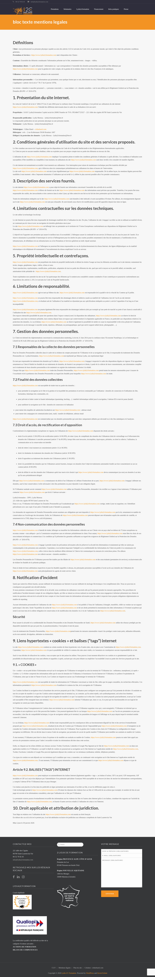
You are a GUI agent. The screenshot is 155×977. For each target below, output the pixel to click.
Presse (126, 9)
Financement (98, 9)
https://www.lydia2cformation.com (43, 55)
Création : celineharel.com (94, 968)
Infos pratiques (113, 9)
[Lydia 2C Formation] (22, 11)
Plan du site (77, 968)
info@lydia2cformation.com (39, 2)
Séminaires (67, 9)
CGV (54, 968)
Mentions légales (65, 968)
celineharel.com (40, 129)
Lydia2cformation (82, 9)
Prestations (55, 9)
